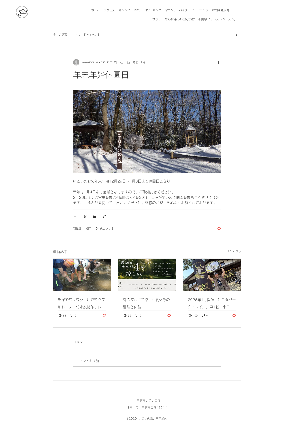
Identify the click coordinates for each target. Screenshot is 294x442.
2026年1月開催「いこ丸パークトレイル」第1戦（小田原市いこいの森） (212, 304)
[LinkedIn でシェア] (94, 216)
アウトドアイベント (87, 34)
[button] (236, 34)
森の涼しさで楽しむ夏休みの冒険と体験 (146, 303)
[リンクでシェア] (104, 216)
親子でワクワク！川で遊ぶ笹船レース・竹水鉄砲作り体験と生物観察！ (81, 304)
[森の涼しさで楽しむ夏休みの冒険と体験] (147, 275)
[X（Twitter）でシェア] (85, 216)
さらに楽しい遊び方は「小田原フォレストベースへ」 (201, 19)
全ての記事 (60, 34)
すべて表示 (234, 251)
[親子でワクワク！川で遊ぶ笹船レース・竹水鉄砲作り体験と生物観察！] (82, 275)
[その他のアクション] (218, 62)
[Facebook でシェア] (75, 216)
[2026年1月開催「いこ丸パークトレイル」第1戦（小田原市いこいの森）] (212, 275)
